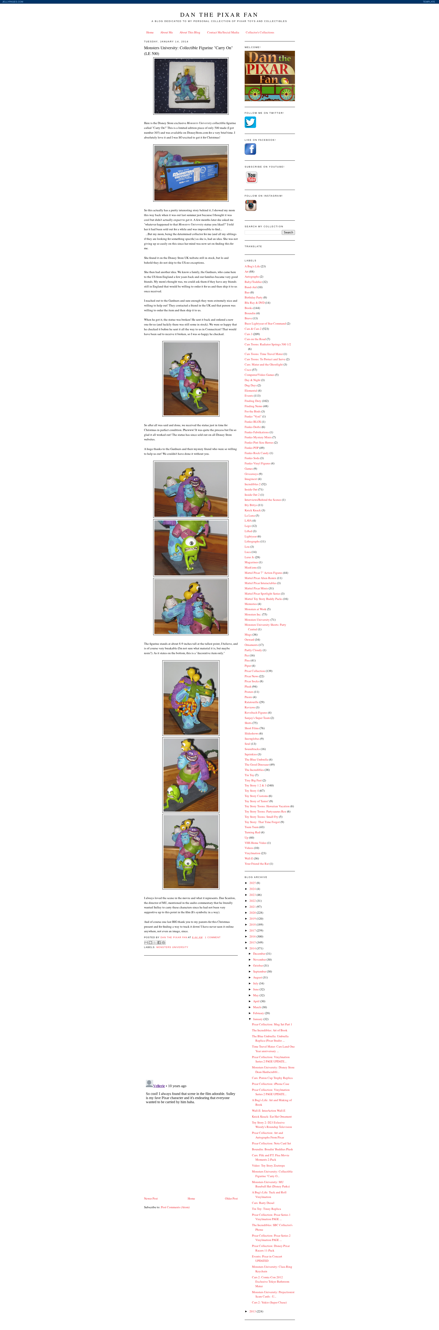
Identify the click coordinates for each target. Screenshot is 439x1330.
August (258, 977)
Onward (249, 639)
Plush (248, 686)
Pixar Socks (252, 681)
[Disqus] (191, 1017)
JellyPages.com (12, 1)
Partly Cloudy (253, 650)
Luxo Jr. (249, 557)
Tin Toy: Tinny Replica (266, 1209)
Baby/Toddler (253, 282)
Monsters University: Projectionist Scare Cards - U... (273, 1294)
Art (247, 271)
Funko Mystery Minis (258, 437)
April (256, 1001)
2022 (253, 901)
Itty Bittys (251, 505)
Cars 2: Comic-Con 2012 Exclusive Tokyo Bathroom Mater (270, 1281)
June (256, 989)
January (258, 1019)
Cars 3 (248, 334)
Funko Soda (252, 458)
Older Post (231, 1198)
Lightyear (251, 536)
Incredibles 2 (253, 484)
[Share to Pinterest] (163, 942)
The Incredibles (254, 770)
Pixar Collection (255, 671)
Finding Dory (253, 401)
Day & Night (252, 380)
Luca (248, 552)
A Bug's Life (252, 266)
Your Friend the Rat (257, 863)
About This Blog (189, 32)
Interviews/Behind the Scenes (263, 500)
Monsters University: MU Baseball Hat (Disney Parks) (271, 1184)
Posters (249, 692)
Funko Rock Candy (257, 453)
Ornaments (251, 645)
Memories (251, 604)
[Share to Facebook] (159, 942)
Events (249, 395)
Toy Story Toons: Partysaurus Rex (265, 811)
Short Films (252, 728)
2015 (253, 942)
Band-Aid (251, 287)
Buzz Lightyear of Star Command (265, 323)
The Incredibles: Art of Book (269, 1030)
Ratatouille (252, 702)
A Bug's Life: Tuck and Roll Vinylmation (269, 1194)
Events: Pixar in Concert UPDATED (267, 1258)
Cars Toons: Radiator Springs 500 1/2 (268, 344)
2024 (253, 889)
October (258, 965)
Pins (247, 660)
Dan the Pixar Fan (219, 14)
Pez (247, 655)
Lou (247, 546)
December (259, 953)
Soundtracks (252, 749)
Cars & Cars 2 (253, 329)
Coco (248, 370)
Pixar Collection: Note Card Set (271, 1143)
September (260, 971)
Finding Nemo (253, 406)
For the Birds (253, 411)
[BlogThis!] (150, 942)
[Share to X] (155, 942)
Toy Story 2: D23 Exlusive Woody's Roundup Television (272, 1124)
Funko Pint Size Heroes (259, 442)
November (260, 959)
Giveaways (251, 474)
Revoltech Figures (256, 712)
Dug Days (251, 385)
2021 (253, 907)
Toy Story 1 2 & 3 (255, 785)
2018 (253, 924)
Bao (247, 292)
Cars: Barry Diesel (263, 1203)
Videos (249, 848)
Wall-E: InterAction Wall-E (268, 1110)
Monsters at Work (255, 609)
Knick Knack (253, 510)
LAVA (248, 520)
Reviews (250, 707)
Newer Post (151, 1198)
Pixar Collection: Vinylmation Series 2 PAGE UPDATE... (271, 1059)
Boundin (250, 313)
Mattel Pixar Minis (256, 588)
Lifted (248, 531)
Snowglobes (252, 739)
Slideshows (252, 733)
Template (429, 1)
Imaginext (251, 479)
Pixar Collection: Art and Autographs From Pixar (268, 1135)
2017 (253, 930)
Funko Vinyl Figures (257, 463)
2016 (253, 936)
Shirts (248, 723)
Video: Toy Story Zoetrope (268, 1165)
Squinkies (251, 754)
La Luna (250, 515)
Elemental (251, 390)
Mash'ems (251, 567)
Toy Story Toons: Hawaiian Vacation (267, 806)
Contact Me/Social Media (223, 32)
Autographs (252, 276)
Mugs (248, 634)
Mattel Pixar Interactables (260, 583)
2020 (253, 912)
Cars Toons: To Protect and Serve (265, 359)
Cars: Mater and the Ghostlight (264, 364)
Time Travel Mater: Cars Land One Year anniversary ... (273, 1048)
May (256, 995)
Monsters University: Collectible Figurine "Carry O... (272, 1173)
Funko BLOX (253, 422)
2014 (253, 948)
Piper (248, 666)
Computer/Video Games (259, 375)
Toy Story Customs (256, 796)
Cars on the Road (255, 339)
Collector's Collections (260, 32)
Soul (247, 744)
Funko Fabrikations (257, 432)
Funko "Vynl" (253, 416)
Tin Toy (249, 775)
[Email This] (146, 942)
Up (246, 837)
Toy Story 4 (252, 790)
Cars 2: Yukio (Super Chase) (269, 1302)
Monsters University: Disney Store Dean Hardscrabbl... (273, 1069)
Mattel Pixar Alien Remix (260, 578)
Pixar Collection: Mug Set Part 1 (272, 1024)
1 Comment (213, 937)
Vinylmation (252, 853)
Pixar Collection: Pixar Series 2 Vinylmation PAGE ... (271, 1237)
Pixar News (251, 676)
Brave (248, 318)
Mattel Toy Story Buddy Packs (263, 599)
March (257, 1007)
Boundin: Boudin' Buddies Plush (272, 1149)
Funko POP (252, 448)
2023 (253, 895)
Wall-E (249, 858)
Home (150, 32)
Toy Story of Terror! (257, 801)
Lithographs (252, 541)
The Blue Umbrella (256, 759)
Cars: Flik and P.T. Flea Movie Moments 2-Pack (270, 1157)
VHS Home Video (256, 843)
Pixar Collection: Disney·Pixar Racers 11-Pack (271, 1248)
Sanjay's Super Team (257, 718)
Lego (248, 526)
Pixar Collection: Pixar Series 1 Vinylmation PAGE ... (271, 1217)
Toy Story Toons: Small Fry (261, 817)
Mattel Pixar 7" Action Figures (263, 573)
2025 (253, 883)
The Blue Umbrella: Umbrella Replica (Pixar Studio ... (270, 1038)
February (259, 1013)
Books (249, 308)
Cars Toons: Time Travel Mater (264, 354)
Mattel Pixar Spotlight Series (262, 593)
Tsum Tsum (252, 827)
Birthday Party (254, 297)
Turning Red (252, 832)
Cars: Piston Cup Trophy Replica (272, 1078)
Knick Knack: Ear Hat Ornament (272, 1116)
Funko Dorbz (253, 427)
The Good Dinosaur (257, 764)
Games (249, 468)
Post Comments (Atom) (175, 1207)
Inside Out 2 (252, 495)
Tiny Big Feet (253, 780)
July (256, 983)
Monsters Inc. (253, 614)
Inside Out (251, 489)
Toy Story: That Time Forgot (262, 822)
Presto (248, 697)
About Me (166, 32)
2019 (253, 918)
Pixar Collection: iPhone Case (270, 1084)
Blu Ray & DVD (255, 303)
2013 (253, 1311)
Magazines (251, 562)
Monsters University (172, 947)
